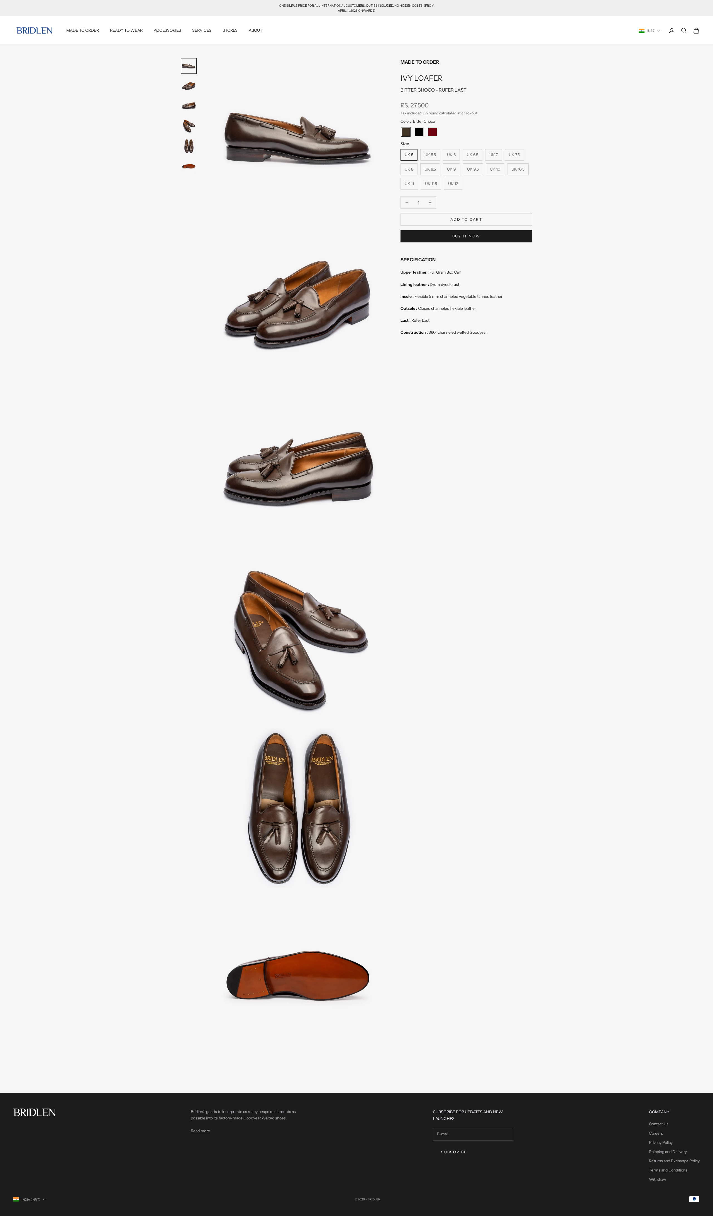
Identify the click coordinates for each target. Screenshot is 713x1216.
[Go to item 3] (189, 106)
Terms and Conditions (668, 1170)
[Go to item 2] (189, 86)
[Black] (419, 132)
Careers (656, 1133)
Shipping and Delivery (668, 1151)
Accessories (167, 30)
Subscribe (454, 1152)
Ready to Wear (126, 30)
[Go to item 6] (189, 166)
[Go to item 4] (189, 126)
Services (201, 30)
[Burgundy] (432, 132)
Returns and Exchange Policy (674, 1160)
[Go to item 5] (189, 146)
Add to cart (466, 219)
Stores (230, 30)
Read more (200, 1130)
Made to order (82, 30)
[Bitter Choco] (406, 132)
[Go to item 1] (189, 66)
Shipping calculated (439, 113)
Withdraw (657, 1179)
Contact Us (658, 1123)
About (255, 30)
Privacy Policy (661, 1142)
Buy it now (466, 236)
